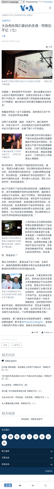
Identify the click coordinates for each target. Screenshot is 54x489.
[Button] (49, 47)
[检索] (45, 485)
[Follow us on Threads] (29, 436)
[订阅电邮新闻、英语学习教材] (4, 443)
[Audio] (33, 485)
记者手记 (6, 20)
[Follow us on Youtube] (10, 436)
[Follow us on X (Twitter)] (4, 436)
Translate (47, 2)
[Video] (20, 485)
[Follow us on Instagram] (23, 436)
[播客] (48, 436)
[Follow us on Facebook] (17, 436)
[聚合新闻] (42, 436)
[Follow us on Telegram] (35, 436)
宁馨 (4, 36)
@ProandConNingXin (32, 322)
